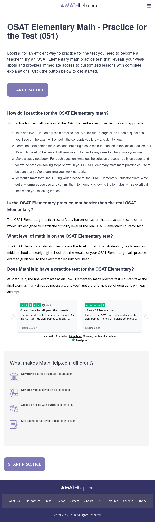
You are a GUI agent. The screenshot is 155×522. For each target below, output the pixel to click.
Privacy (142, 501)
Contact (74, 501)
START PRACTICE (27, 90)
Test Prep (112, 501)
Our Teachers (32, 501)
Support (88, 501)
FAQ (100, 501)
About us (14, 501)
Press (48, 501)
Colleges (128, 501)
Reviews (60, 501)
